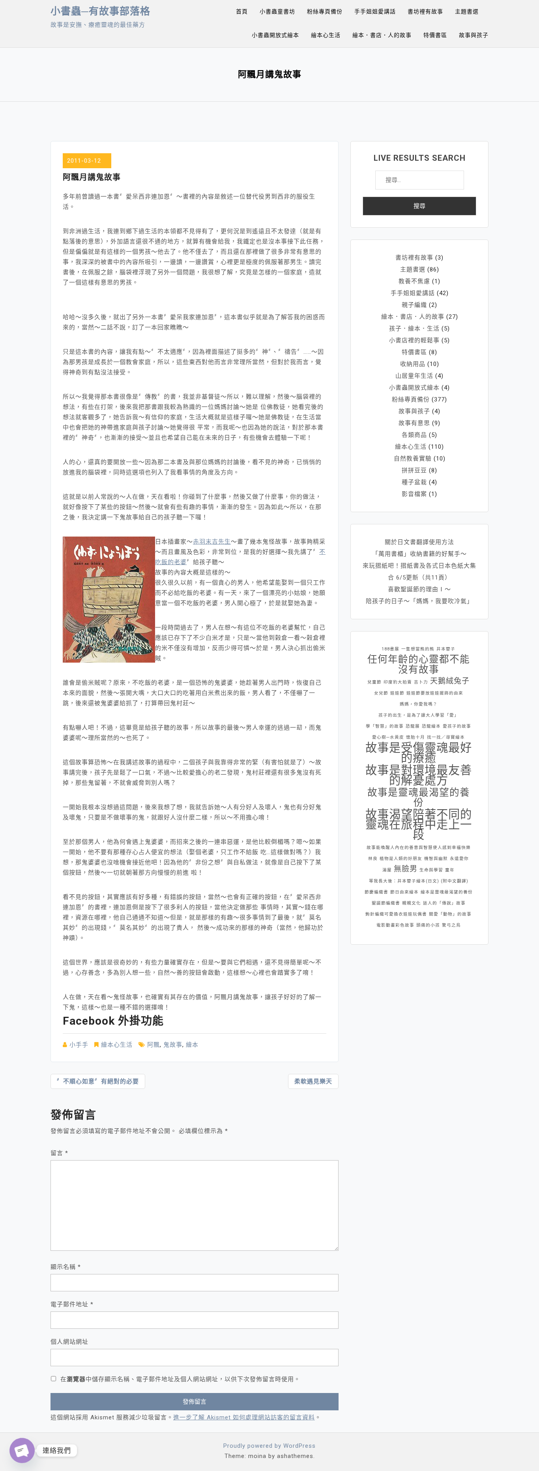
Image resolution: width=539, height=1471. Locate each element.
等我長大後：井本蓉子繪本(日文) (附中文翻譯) (418, 881)
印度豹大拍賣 (398, 682)
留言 (59, 1153)
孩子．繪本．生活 (414, 328)
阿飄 (153, 1044)
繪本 (192, 1044)
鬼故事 (172, 1044)
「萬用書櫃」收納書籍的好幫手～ (419, 553)
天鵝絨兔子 (450, 680)
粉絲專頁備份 (324, 11)
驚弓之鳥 (451, 925)
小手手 (78, 1044)
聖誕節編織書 (386, 903)
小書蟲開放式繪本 (275, 35)
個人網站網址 (69, 1341)
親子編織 (414, 304)
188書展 (390, 649)
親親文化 (411, 903)
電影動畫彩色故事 (395, 925)
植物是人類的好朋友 (401, 858)
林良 (373, 858)
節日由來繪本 (404, 892)
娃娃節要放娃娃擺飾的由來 (434, 693)
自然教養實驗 (413, 458)
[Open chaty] (22, 1450)
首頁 (242, 11)
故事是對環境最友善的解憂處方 (418, 775)
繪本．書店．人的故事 (382, 35)
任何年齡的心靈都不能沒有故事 (418, 664)
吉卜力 (421, 682)
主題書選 (467, 11)
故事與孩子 (473, 35)
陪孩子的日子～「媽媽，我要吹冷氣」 (419, 601)
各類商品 (414, 434)
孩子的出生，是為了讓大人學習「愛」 (418, 715)
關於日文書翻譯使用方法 (419, 542)
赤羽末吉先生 (212, 541)
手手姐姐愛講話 (375, 11)
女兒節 (381, 693)
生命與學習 (431, 870)
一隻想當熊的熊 (417, 649)
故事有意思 (414, 423)
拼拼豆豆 (414, 470)
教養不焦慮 (414, 281)
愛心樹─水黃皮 (388, 737)
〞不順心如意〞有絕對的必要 (98, 1081)
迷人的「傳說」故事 (444, 903)
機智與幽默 (436, 858)
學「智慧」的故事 (385, 726)
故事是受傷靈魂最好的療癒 (418, 753)
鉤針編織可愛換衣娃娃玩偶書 (396, 914)
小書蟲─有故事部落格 (100, 11)
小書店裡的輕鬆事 (414, 340)
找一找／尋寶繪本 (446, 737)
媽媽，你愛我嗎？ (419, 704)
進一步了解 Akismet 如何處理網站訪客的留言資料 (244, 1417)
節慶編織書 (376, 892)
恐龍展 (413, 726)
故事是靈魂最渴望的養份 (418, 798)
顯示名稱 (66, 1266)
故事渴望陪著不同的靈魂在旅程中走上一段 (418, 824)
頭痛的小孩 (428, 925)
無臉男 (405, 868)
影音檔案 (414, 494)
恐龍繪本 (431, 726)
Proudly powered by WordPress (269, 1445)
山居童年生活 (414, 375)
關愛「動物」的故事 (450, 914)
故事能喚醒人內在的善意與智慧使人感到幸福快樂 (419, 847)
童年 (450, 870)
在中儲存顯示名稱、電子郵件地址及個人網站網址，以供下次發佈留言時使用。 (180, 1379)
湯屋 (387, 870)
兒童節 (374, 682)
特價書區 (435, 35)
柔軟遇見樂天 (313, 1081)
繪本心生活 (326, 35)
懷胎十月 (415, 737)
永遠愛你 (459, 858)
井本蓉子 (445, 649)
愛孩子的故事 (457, 726)
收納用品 (412, 364)
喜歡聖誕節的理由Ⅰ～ (419, 589)
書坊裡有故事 (425, 11)
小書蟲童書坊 (277, 11)
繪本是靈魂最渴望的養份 (447, 892)
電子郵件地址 (72, 1304)
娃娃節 (397, 693)
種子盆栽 (414, 482)
